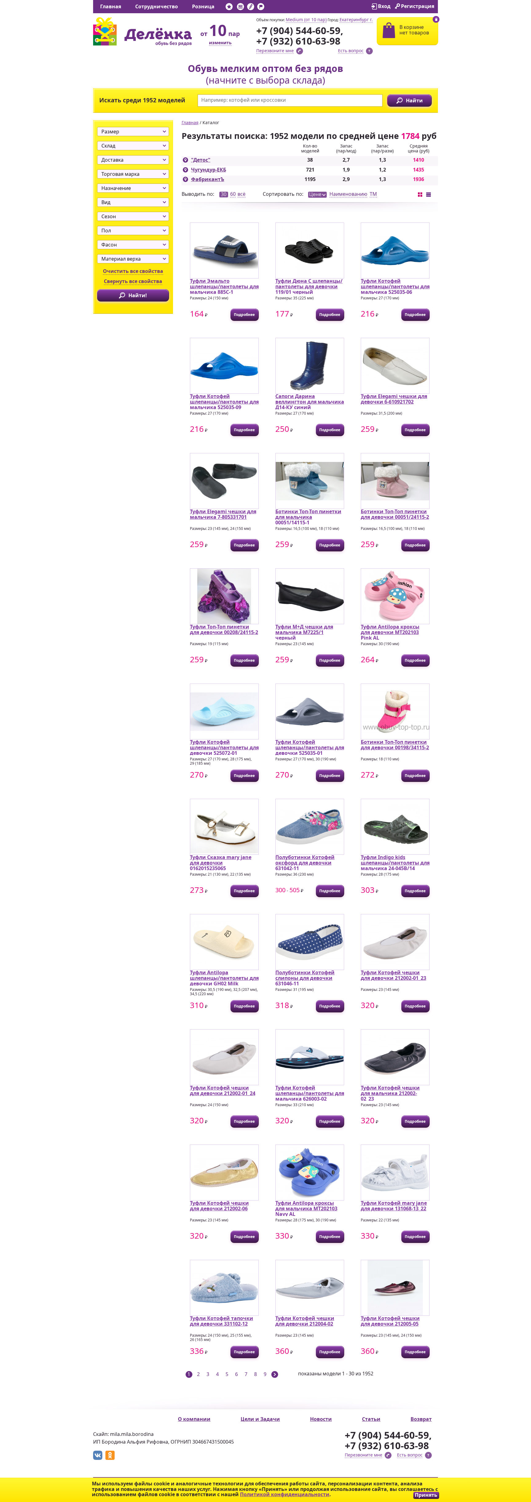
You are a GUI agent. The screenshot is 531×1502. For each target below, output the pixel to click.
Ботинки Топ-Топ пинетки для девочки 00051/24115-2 (395, 514)
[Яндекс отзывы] (271, 7)
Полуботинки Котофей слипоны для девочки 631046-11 (305, 978)
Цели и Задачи (260, 1419)
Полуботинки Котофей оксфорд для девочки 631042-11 (305, 862)
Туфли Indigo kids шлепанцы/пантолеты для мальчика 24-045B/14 (395, 862)
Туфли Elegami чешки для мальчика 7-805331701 (223, 514)
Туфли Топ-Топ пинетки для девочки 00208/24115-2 (224, 629)
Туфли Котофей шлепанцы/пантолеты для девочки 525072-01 (224, 747)
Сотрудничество (156, 6)
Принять (426, 1495)
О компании (194, 1419)
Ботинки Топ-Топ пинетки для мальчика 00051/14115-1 (308, 517)
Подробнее (244, 314)
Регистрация (417, 6)
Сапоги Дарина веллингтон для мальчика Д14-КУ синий (309, 401)
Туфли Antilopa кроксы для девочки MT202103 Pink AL (390, 632)
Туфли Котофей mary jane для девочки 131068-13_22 (394, 1206)
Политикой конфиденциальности (284, 1494)
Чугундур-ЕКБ (208, 169)
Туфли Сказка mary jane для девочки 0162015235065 (220, 862)
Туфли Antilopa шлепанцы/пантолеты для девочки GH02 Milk (224, 978)
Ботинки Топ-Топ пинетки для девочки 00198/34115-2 (395, 745)
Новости (321, 1419)
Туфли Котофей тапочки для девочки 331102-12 (221, 1321)
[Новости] (240, 7)
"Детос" (200, 159)
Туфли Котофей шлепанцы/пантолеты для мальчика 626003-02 (309, 1093)
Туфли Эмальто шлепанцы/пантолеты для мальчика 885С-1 (224, 286)
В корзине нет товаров (414, 30)
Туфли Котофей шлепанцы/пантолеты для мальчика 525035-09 (224, 401)
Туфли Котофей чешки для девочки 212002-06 (219, 1206)
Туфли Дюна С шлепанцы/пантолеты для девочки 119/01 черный (309, 286)
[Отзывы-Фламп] (261, 7)
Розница (203, 6)
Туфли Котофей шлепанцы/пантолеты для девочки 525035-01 (309, 747)
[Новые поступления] (229, 7)
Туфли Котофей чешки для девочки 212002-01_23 (393, 975)
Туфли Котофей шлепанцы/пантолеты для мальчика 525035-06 (395, 286)
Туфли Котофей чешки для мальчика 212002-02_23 (390, 1093)
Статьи (371, 1419)
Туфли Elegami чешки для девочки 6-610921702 (394, 399)
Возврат (421, 1419)
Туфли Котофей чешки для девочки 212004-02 (304, 1321)
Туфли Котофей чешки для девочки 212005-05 (390, 1321)
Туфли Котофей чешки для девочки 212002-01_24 (222, 1090)
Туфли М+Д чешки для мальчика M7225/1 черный (304, 632)
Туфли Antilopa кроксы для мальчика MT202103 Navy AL (306, 1208)
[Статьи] (250, 7)
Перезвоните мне (275, 50)
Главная (110, 6)
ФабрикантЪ (207, 179)
